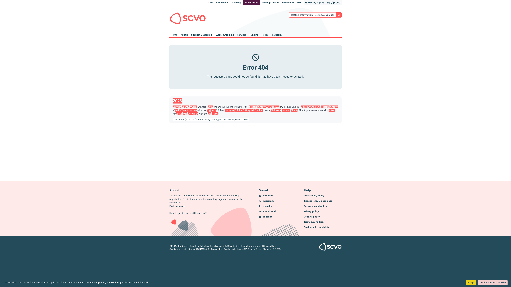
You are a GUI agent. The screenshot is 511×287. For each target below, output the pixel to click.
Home (174, 34)
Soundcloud (269, 211)
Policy (265, 34)
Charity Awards (251, 2)
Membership (222, 2)
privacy (102, 282)
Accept (471, 282)
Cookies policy (312, 216)
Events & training (224, 34)
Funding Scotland (270, 2)
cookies (115, 282)
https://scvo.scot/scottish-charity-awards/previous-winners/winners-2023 (213, 119)
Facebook (268, 195)
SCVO (210, 2)
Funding (254, 34)
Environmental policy (315, 206)
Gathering (236, 2)
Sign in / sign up (316, 2)
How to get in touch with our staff (187, 213)
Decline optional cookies (493, 282)
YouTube (267, 216)
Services (241, 34)
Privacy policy (311, 211)
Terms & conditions (314, 222)
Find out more (177, 206)
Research (277, 34)
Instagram (268, 201)
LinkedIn (267, 206)
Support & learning (201, 34)
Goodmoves (288, 2)
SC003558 (202, 249)
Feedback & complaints (316, 227)
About (184, 34)
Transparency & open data (318, 201)
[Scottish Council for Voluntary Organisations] (187, 18)
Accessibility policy (314, 195)
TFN (299, 2)
